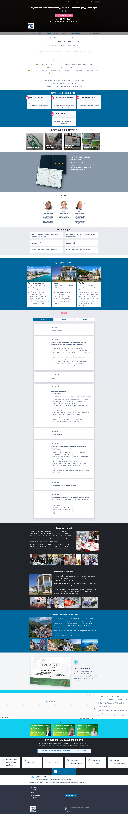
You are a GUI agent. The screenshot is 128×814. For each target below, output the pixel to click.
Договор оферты (68, 810)
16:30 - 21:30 (56, 494)
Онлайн (33, 792)
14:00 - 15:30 (56, 443)
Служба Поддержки (71, 795)
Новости (34, 789)
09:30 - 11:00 (56, 339)
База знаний (34, 791)
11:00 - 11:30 (56, 374)
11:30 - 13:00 (56, 386)
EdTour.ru (34, 799)
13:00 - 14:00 (56, 431)
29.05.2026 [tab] (85, 319)
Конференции (35, 794)
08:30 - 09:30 (56, 327)
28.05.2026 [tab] (64, 319)
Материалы (34, 797)
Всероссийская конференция (64, 15)
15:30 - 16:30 (56, 482)
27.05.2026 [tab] (43, 319)
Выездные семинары (36, 795)
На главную (34, 787)
